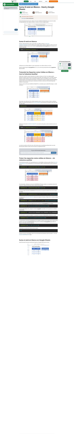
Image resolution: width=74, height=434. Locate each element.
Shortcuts (40, 1)
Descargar (24, 18)
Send (16, 29)
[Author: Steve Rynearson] (33, 12)
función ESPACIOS (30, 197)
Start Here (26, 1)
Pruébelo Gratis (65, 70)
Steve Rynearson (38, 12)
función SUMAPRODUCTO (24, 234)
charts (46, 1)
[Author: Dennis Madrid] (47, 12)
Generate (54, 152)
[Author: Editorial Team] (20, 12)
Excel (35, 1)
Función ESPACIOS (37, 102)
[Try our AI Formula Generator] (64, 66)
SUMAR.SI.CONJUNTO (32, 123)
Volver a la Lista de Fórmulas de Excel (29, 4)
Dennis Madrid (51, 12)
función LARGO (23, 203)
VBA (30, 1)
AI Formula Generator (53, 1)
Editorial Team (25, 12)
